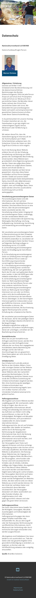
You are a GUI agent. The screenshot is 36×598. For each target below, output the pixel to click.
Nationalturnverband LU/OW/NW (10, 4)
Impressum (18, 588)
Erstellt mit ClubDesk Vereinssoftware (18, 580)
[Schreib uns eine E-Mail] (17, 570)
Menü (30, 5)
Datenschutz (18, 590)
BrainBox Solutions (15, 554)
